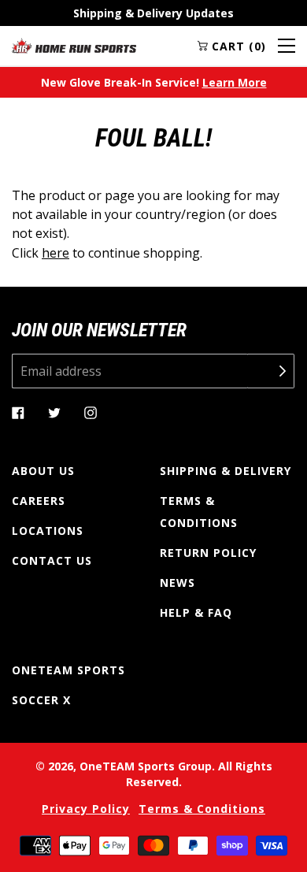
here (55, 253)
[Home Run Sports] (74, 46)
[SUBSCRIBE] (270, 371)
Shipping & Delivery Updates (153, 13)
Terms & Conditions (199, 511)
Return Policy (208, 552)
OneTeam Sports (68, 669)
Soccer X (41, 699)
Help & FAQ (196, 612)
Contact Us (52, 560)
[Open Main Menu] (286, 45)
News (177, 582)
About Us (43, 470)
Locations (47, 530)
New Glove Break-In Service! (154, 82)
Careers (38, 500)
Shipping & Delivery (225, 470)
